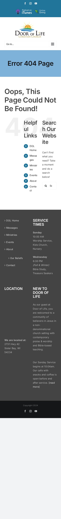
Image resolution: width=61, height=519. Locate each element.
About (33, 180)
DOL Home (12, 220)
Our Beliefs (16, 258)
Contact (10, 265)
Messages (12, 227)
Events (33, 175)
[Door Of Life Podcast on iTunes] (24, 10)
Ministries (11, 234)
